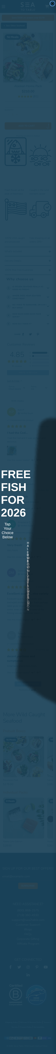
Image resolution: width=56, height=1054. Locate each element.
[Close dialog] (52, 3)
